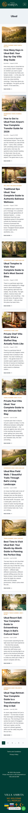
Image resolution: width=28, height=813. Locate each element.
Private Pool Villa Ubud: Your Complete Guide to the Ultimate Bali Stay (14, 407)
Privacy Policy (14, 754)
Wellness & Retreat (16, 185)
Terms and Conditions (14, 751)
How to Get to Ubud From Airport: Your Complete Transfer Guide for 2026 (14, 125)
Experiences (7, 260)
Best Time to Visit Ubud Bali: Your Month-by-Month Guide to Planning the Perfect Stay (13, 548)
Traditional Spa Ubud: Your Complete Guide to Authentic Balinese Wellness (14, 195)
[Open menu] (24, 4)
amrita (6, 63)
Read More (8, 89)
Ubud (15, 45)
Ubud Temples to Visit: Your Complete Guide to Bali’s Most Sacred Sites (14, 270)
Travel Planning (8, 45)
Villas (20, 397)
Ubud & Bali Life (19, 260)
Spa (5, 185)
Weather (20, 538)
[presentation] (14, 34)
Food (13, 330)
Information (7, 113)
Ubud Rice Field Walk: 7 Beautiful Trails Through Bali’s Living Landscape (13, 478)
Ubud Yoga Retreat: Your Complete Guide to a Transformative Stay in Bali (14, 699)
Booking (6, 613)
